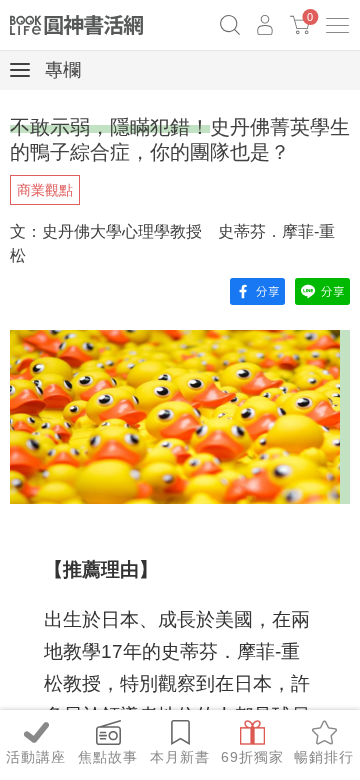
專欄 (60, 70)
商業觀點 (45, 190)
